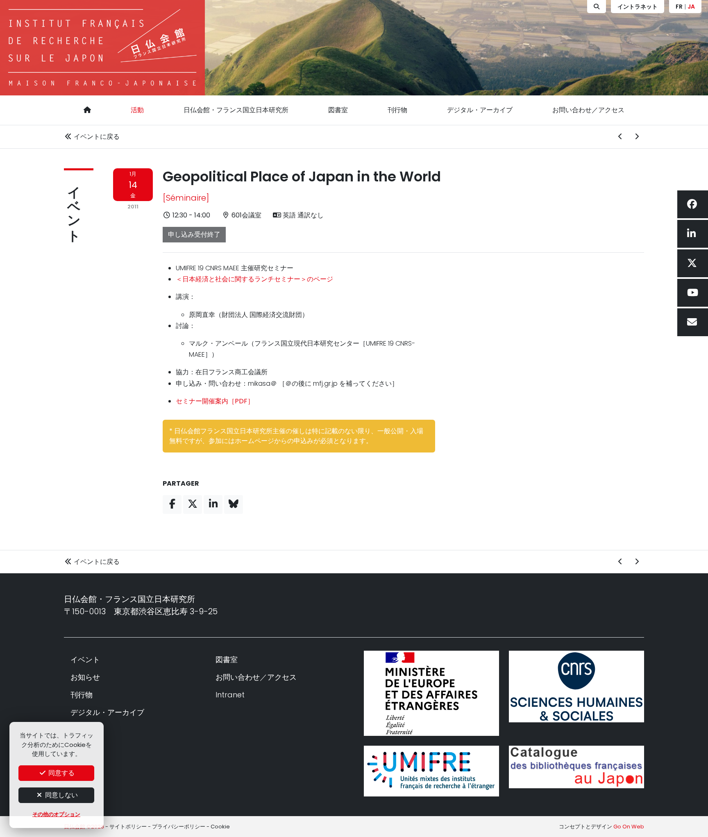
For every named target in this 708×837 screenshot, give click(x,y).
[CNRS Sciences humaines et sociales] (576, 686)
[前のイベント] (620, 136)
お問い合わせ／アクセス (588, 110)
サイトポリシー (128, 826)
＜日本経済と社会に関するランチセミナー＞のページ (254, 279)
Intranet (230, 695)
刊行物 (397, 110)
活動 (137, 110)
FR (679, 6)
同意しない (60, 795)
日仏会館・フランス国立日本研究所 (236, 110)
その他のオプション (56, 814)
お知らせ (85, 677)
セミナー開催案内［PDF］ (215, 401)
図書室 (338, 110)
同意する (61, 773)
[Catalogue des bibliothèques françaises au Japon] (576, 767)
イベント (74, 206)
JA (691, 6)
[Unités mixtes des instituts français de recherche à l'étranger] (431, 771)
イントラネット (637, 6)
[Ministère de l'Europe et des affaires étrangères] (431, 693)
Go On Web (628, 826)
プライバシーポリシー (178, 826)
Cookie (220, 826)
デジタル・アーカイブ (480, 110)
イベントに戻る (96, 136)
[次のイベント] (636, 136)
